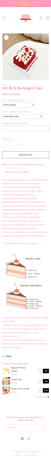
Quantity (6, 138)
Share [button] (8, 356)
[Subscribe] (42, 427)
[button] (3, 18)
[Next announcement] (48, 3)
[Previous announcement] (3, 3)
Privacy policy (30, 455)
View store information (17, 171)
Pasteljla (24, 452)
